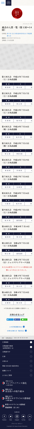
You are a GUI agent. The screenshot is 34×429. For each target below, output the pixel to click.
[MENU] (3, 3)
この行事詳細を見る (15, 327)
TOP (3, 337)
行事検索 (5, 342)
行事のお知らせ (9, 337)
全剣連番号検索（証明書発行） (7, 347)
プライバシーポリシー (17, 423)
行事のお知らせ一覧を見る (15, 331)
